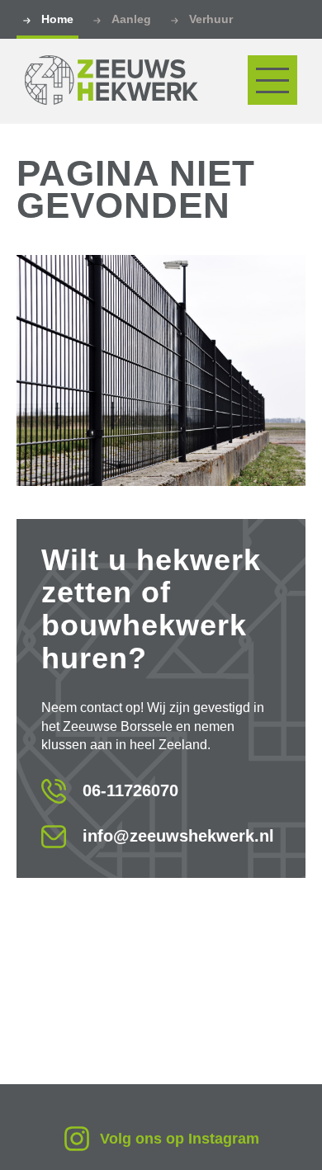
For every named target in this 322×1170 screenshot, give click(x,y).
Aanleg (131, 19)
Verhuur (211, 19)
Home (57, 19)
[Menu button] (272, 80)
